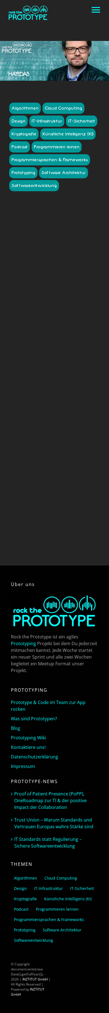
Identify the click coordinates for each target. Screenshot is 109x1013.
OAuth (71, 455)
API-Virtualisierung (40, 429)
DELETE (40, 444)
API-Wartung (66, 429)
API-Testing (65, 419)
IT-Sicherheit (81, 121)
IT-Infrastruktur (47, 121)
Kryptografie (23, 134)
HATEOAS (80, 444)
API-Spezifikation (70, 414)
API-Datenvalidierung (61, 338)
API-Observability (67, 384)
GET (67, 444)
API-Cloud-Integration (62, 333)
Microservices (54, 455)
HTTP (22, 449)
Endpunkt (55, 444)
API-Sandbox (47, 399)
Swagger (50, 485)
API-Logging (70, 369)
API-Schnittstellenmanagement (48, 407)
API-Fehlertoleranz (61, 354)
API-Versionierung (78, 424)
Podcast (19, 147)
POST (38, 460)
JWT (88, 449)
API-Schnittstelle (57, 404)
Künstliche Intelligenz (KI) (67, 134)
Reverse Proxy (64, 480)
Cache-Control (55, 434)
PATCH (27, 460)
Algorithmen (25, 108)
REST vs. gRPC (49, 470)
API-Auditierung (38, 328)
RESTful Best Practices (70, 475)
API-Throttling (52, 424)
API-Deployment (68, 343)
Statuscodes (31, 485)
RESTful (46, 475)
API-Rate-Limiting (51, 394)
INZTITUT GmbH (35, 979)
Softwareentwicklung (34, 185)
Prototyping (23, 172)
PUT (47, 460)
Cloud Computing (63, 108)
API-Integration (78, 359)
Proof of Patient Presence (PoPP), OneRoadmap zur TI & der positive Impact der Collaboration (50, 800)
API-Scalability (69, 399)
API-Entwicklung (73, 349)
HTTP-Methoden (40, 449)
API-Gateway (28, 359)
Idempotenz (64, 449)
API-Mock (72, 374)
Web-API (72, 485)
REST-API (69, 470)
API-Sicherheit (45, 414)
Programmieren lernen (56, 147)
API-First (83, 354)
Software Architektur (63, 172)
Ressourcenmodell (63, 465)
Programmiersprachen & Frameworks (49, 160)
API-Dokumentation (44, 349)
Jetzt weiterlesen (54, 539)
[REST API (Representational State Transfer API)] (54, 226)
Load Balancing (29, 455)
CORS (45, 439)
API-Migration (52, 374)
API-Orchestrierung (61, 389)
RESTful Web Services (34, 480)
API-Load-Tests (48, 369)
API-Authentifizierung (68, 328)
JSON (79, 449)
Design (18, 121)
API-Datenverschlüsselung (53, 341)
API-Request (76, 394)
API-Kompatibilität (67, 364)
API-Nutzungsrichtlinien (60, 379)
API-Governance (52, 359)
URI (61, 485)
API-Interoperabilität (36, 364)
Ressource (40, 465)
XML (83, 485)
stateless (84, 480)
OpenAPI (84, 455)
